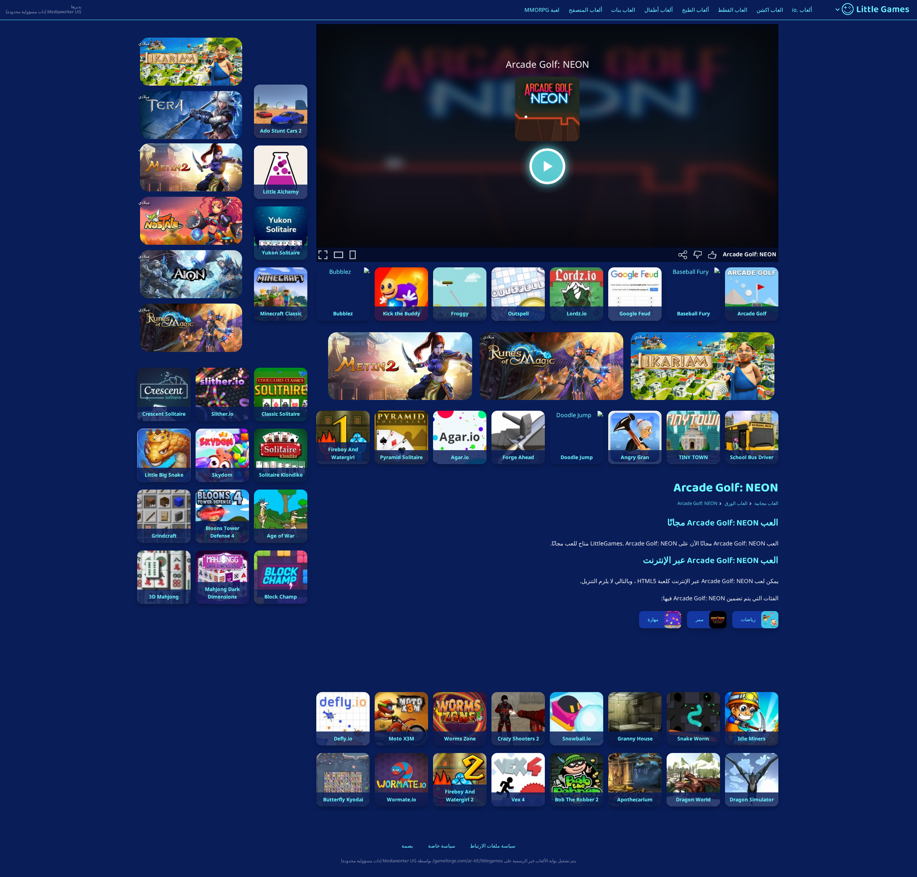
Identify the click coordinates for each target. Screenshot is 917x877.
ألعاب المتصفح (585, 9)
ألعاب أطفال (658, 9)
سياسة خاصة (441, 847)
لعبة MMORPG (542, 9)
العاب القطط (732, 9)
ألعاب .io (802, 9)
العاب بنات (623, 9)
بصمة (407, 847)
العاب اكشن (770, 9)
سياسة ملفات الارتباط (492, 847)
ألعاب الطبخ (695, 9)
